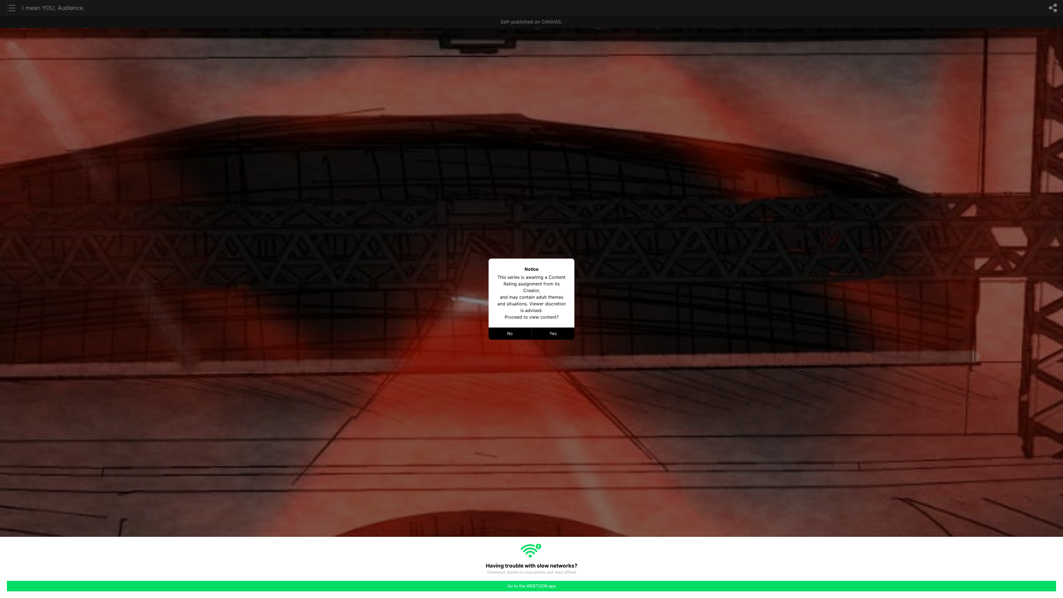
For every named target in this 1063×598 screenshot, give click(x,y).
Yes (553, 333)
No (510, 333)
